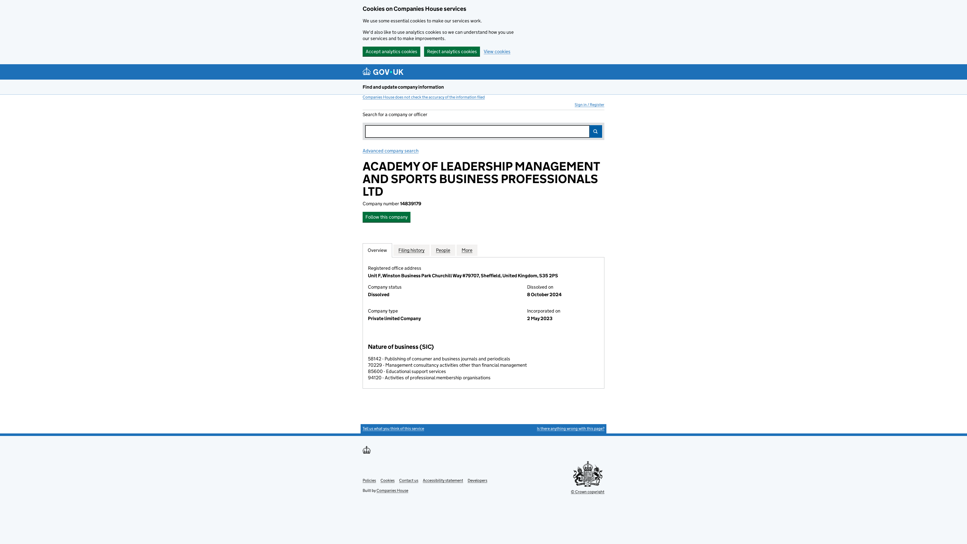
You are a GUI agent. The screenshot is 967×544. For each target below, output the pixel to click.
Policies (369, 480)
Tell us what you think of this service (393, 428)
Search (596, 131)
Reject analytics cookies (452, 51)
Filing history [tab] (411, 250)
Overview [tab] (377, 250)
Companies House (392, 490)
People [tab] (443, 250)
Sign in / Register (589, 104)
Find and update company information (403, 87)
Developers (477, 480)
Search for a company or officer (395, 114)
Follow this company (386, 217)
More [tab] (467, 250)
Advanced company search (391, 151)
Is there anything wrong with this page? (570, 428)
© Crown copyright (587, 491)
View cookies (497, 51)
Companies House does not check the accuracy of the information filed (424, 97)
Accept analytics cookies (391, 51)
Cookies (388, 480)
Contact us (408, 480)
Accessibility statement (443, 480)
